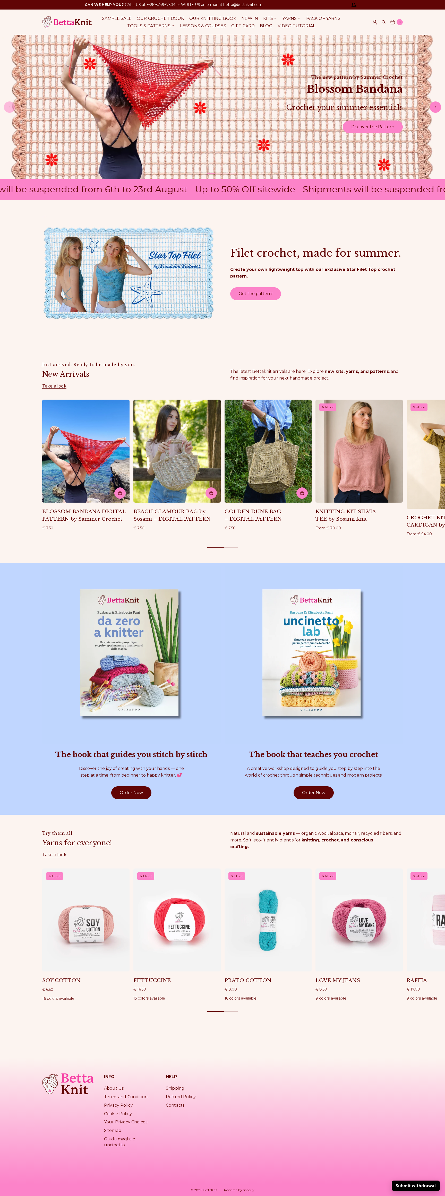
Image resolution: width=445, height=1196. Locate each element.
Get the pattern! (255, 293)
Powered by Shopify (239, 1190)
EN (354, 4)
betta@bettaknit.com (242, 4)
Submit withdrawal (416, 1186)
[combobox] (354, 4)
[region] (222, 107)
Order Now (131, 792)
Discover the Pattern (372, 126)
